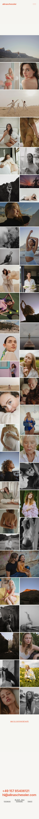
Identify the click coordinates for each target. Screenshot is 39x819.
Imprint (30, 801)
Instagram (7, 801)
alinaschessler (9, 4)
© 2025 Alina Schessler (19, 800)
